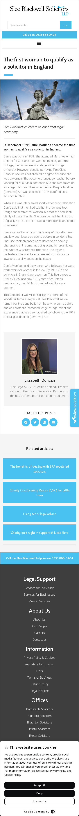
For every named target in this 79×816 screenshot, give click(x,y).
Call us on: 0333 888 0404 (39, 34)
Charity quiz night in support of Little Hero (39, 533)
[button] (26, 422)
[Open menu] (39, 43)
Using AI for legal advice (39, 514)
